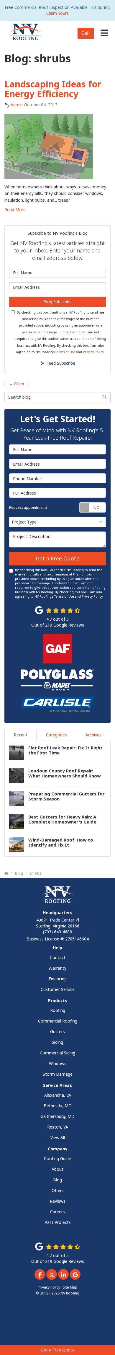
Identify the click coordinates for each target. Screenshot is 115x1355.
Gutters (57, 1031)
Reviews (57, 1201)
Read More (15, 209)
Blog (57, 1180)
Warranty (57, 968)
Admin (17, 104)
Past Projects (58, 1222)
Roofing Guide (57, 1158)
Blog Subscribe (57, 301)
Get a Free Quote (58, 1350)
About (57, 1169)
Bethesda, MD (58, 1105)
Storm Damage (58, 1074)
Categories (56, 735)
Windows (57, 1063)
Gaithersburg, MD (57, 1116)
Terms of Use (65, 352)
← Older (16, 384)
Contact (57, 957)
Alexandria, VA (57, 1095)
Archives (93, 735)
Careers (57, 1211)
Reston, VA (57, 1127)
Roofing (57, 1010)
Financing (58, 978)
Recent (20, 735)
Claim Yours (57, 13)
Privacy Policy (93, 352)
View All (57, 1137)
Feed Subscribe (60, 363)
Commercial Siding (57, 1053)
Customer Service (58, 989)
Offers (58, 1190)
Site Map (70, 1287)
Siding (57, 1042)
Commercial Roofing (57, 1021)
